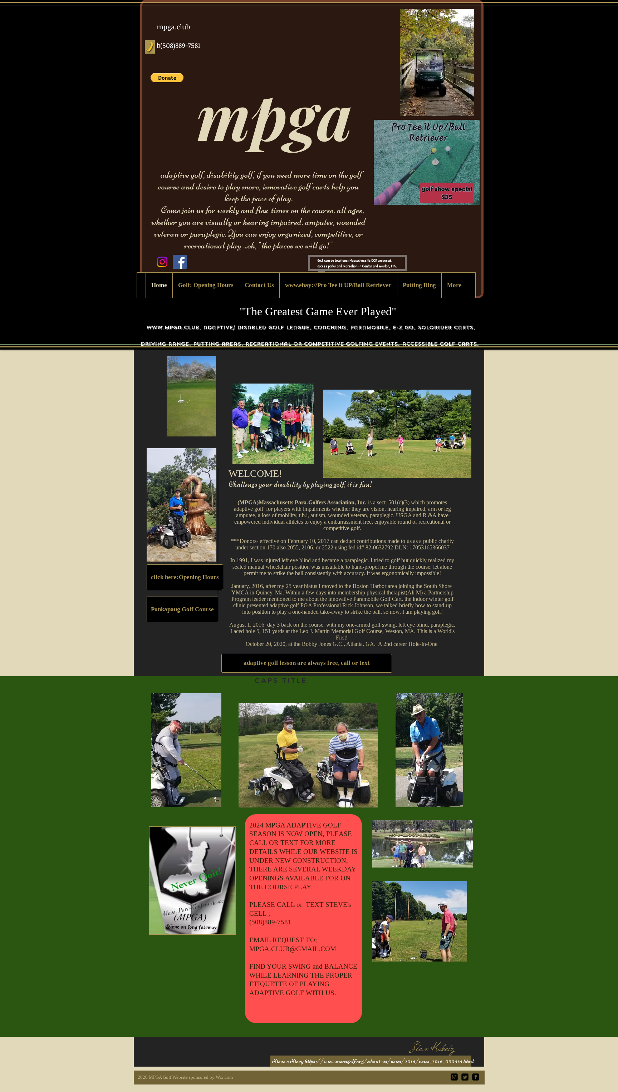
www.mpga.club (172, 327)
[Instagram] (162, 262)
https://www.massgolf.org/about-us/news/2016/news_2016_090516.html (389, 1061)
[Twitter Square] (465, 1077)
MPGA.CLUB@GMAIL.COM (292, 949)
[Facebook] (180, 262)
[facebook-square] (475, 1077)
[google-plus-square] (454, 1077)
